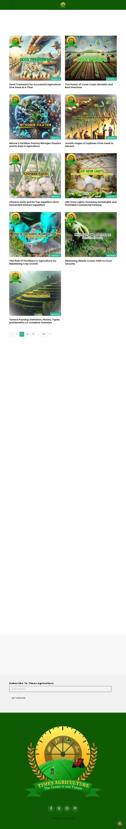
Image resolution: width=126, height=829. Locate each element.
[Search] (113, 5)
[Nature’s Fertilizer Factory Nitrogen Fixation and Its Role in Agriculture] (35, 116)
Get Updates (18, 698)
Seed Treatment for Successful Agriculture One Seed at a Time (35, 86)
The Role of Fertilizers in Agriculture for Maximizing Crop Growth (32, 262)
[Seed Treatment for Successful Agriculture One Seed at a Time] (35, 58)
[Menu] (13, 5)
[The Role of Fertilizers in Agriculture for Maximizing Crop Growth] (35, 234)
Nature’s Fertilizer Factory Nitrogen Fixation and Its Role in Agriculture (35, 145)
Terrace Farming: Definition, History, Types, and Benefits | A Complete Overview (34, 321)
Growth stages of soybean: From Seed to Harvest (89, 145)
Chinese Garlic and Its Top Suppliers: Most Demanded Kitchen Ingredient (34, 203)
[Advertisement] (63, 22)
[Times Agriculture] (63, 5)
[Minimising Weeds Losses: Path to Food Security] (91, 234)
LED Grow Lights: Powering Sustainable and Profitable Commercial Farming (90, 203)
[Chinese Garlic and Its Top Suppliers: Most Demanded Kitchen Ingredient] (35, 175)
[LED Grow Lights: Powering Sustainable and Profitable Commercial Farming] (91, 175)
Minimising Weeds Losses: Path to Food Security (88, 262)
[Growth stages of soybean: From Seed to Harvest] (91, 116)
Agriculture (55, 79)
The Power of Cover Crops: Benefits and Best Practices (89, 86)
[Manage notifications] (119, 823)
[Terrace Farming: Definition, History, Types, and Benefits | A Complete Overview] (35, 293)
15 (44, 334)
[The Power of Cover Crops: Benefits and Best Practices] (91, 58)
